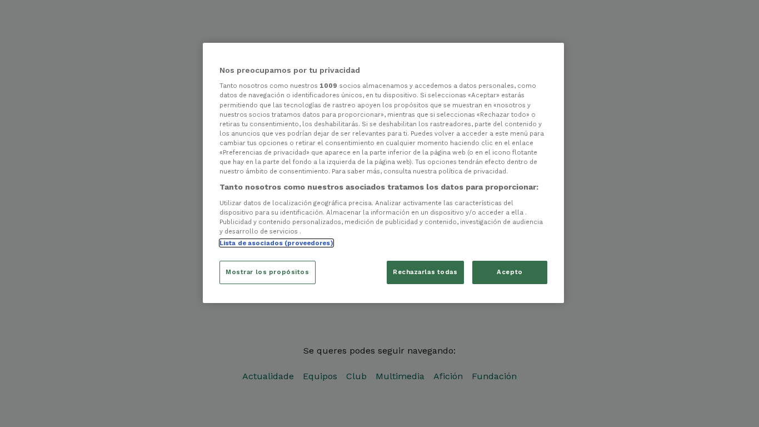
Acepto (509, 272)
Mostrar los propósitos (267, 272)
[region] (383, 173)
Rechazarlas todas (425, 272)
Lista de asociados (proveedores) (276, 243)
